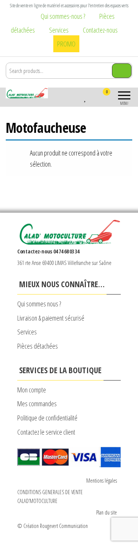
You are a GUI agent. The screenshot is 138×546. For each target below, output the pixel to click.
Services (59, 30)
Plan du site (106, 512)
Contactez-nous (100, 30)
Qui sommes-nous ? (63, 16)
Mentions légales (101, 480)
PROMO (66, 43)
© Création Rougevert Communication (52, 525)
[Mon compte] (93, 97)
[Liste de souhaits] (85, 97)
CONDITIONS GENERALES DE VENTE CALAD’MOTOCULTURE (50, 496)
